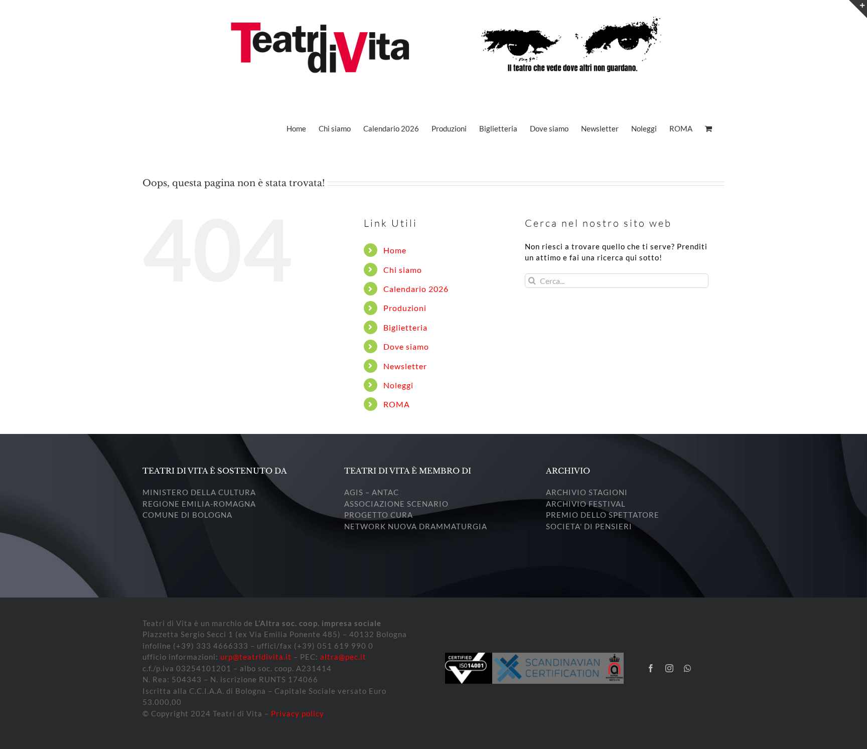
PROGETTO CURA (378, 514)
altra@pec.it (343, 656)
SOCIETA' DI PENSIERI (589, 526)
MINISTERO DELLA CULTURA (199, 492)
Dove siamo (406, 346)
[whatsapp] (687, 668)
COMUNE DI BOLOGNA (187, 514)
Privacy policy (297, 713)
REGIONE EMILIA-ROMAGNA (199, 503)
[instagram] (669, 668)
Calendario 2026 (416, 288)
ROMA (396, 404)
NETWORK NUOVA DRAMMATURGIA (415, 526)
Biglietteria (405, 327)
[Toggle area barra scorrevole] (858, 9)
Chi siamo (402, 269)
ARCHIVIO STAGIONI (587, 492)
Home (394, 250)
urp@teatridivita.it (256, 656)
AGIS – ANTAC (371, 492)
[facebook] (651, 668)
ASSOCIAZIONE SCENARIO (396, 503)
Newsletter (405, 366)
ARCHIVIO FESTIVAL (586, 503)
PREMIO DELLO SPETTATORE (602, 514)
